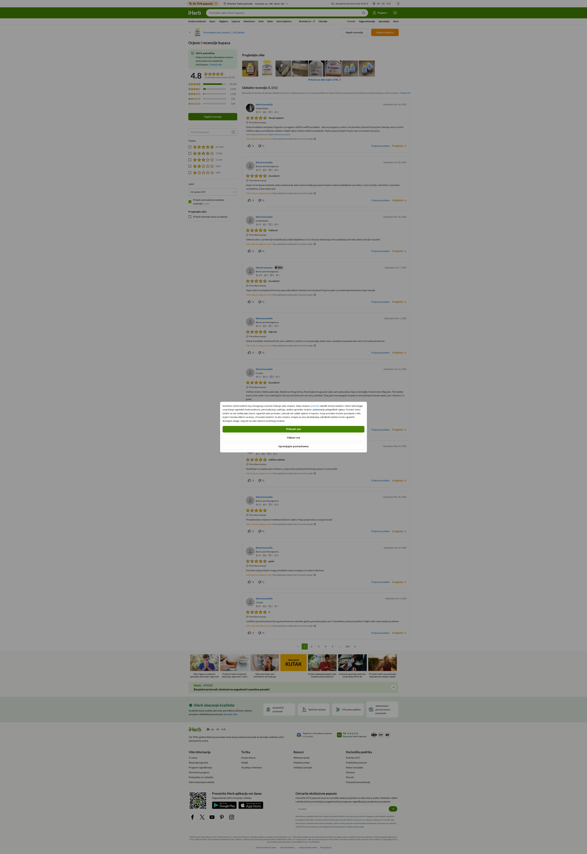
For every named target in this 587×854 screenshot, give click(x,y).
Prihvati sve (293, 429)
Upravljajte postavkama (293, 446)
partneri (315, 405)
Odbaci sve (293, 437)
